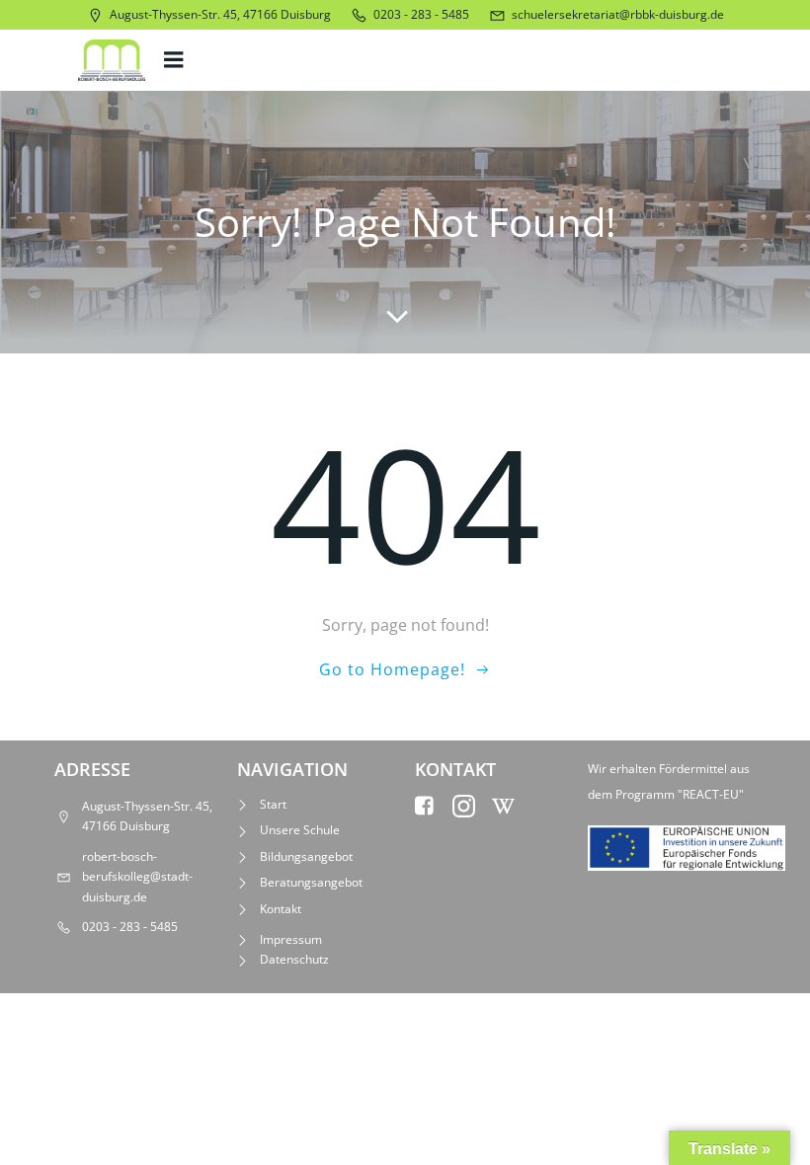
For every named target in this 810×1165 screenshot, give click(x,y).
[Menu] (176, 60)
